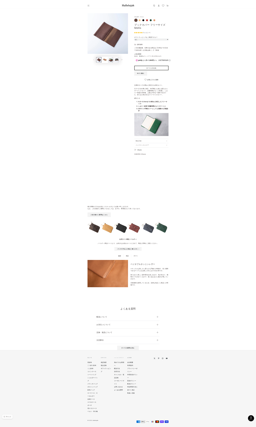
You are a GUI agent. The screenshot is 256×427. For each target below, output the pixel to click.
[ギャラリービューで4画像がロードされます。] (116, 60)
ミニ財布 (90, 368)
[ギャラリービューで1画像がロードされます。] (99, 60)
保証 (127, 256)
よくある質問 (118, 390)
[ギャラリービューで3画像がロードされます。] (110, 60)
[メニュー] (88, 6)
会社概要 (130, 362)
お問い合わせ (118, 387)
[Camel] (139, 20)
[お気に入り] (163, 6)
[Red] (147, 20)
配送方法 (117, 368)
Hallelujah (95, 420)
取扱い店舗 (131, 393)
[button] (154, 6)
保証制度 (104, 362)
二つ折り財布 (92, 365)
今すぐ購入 (140, 73)
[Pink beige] (154, 20)
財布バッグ (91, 390)
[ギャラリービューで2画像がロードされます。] (105, 60)
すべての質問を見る (128, 348)
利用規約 (130, 365)
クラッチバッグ (93, 384)
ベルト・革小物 (93, 411)
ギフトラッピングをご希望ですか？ (146, 37)
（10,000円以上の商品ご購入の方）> (127, 249)
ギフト (136, 256)
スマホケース (92, 402)
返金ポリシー (131, 381)
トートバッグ (92, 374)
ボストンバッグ (93, 387)
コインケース (92, 371)
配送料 (141, 56)
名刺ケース (91, 399)
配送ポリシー (131, 384)
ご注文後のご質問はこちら (99, 214)
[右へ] (122, 60)
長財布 (90, 362)
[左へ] (94, 60)
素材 (119, 256)
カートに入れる (151, 68)
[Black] (143, 20)
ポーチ (90, 405)
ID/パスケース (92, 408)
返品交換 (104, 365)
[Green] (150, 20)
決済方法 (117, 371)
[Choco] (136, 20)
